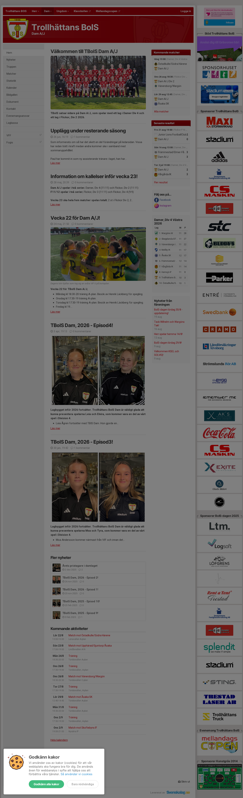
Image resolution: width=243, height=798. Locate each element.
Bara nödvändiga (83, 784)
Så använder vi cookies (76, 774)
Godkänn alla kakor (46, 784)
